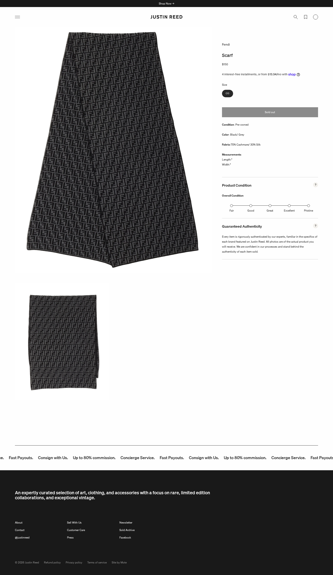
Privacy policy (74, 562)
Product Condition (236, 185)
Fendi (226, 44)
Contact (19, 530)
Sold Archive (127, 530)
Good (250, 210)
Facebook (125, 537)
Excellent (289, 210)
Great (270, 210)
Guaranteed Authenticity (242, 226)
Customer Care (76, 530)
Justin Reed (32, 562)
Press (70, 537)
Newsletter (125, 522)
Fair (231, 210)
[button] (17, 17)
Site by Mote (119, 562)
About (18, 522)
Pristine (308, 210)
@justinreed (22, 537)
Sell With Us (74, 522)
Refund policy (52, 562)
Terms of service (97, 562)
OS (229, 94)
